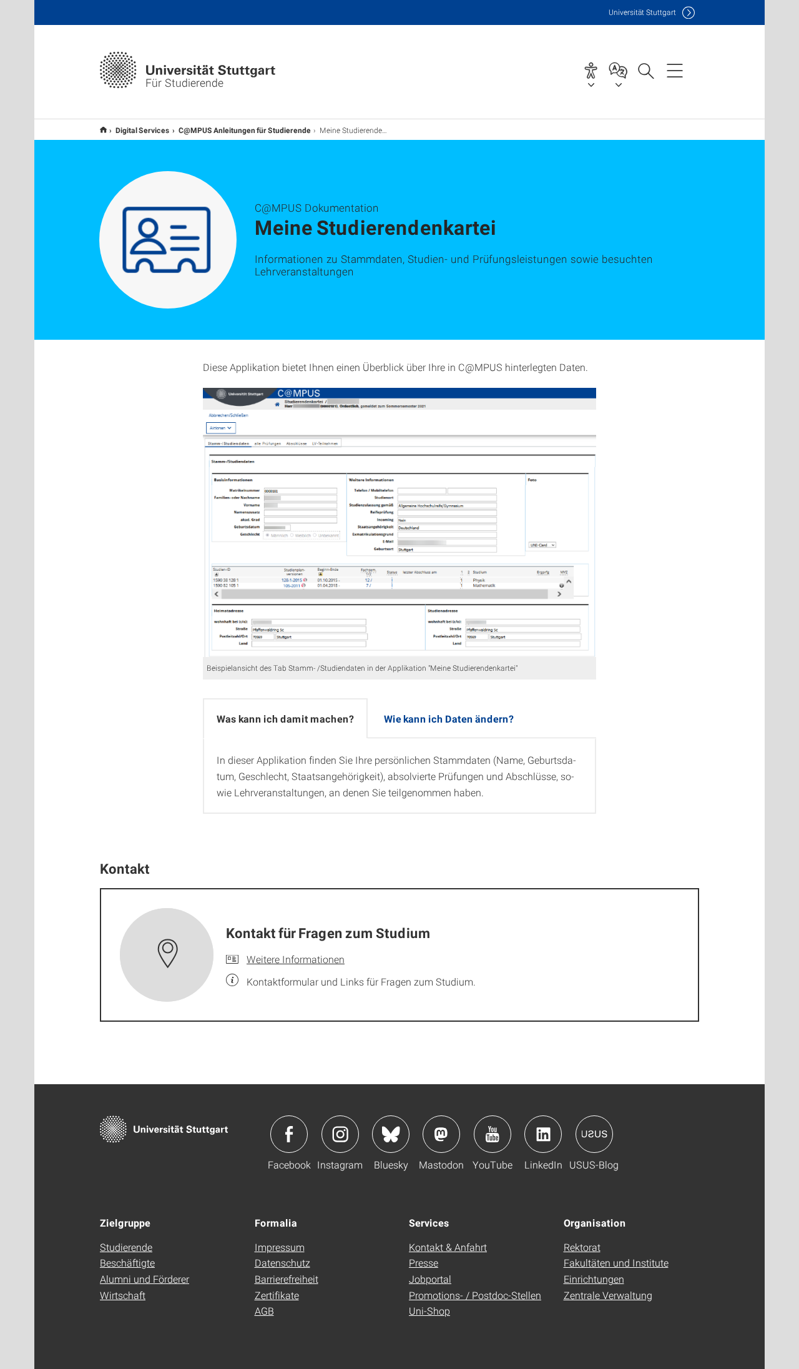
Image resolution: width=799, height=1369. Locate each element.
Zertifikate (277, 1295)
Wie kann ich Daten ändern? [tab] (449, 718)
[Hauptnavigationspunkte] (675, 70)
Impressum (280, 1246)
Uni (642, 12)
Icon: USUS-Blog (594, 1134)
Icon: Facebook (289, 1134)
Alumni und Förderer (144, 1278)
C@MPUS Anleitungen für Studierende (245, 130)
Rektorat (582, 1246)
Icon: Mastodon (441, 1134)
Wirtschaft (122, 1295)
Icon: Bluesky (390, 1134)
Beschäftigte (127, 1262)
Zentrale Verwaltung (608, 1295)
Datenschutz (282, 1262)
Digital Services (142, 130)
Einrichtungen (594, 1278)
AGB (264, 1310)
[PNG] (399, 522)
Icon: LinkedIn (543, 1134)
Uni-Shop (429, 1310)
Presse (423, 1262)
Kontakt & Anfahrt (448, 1246)
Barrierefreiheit (286, 1278)
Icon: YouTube (492, 1134)
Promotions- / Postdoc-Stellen (475, 1295)
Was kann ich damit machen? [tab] (285, 718)
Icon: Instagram (340, 1134)
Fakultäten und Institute (616, 1262)
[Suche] (645, 70)
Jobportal (430, 1278)
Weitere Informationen (296, 959)
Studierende (126, 1246)
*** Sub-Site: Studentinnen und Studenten (103, 129)
